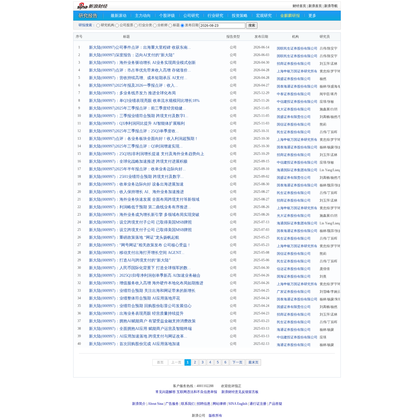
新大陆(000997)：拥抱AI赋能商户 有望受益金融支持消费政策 (142, 321)
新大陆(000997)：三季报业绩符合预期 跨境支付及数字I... (138, 116)
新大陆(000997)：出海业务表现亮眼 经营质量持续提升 (136, 313)
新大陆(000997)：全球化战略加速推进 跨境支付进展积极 (138, 161)
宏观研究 (264, 16)
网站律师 (219, 404)
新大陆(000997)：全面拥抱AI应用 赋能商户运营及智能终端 (140, 329)
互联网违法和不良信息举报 (197, 392)
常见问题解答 (165, 392)
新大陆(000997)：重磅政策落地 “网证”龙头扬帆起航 (134, 237)
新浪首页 (315, 6)
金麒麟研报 (290, 16)
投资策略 (240, 16)
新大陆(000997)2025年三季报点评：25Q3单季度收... (134, 131)
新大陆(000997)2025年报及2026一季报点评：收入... (133, 85)
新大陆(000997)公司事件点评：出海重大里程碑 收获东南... (140, 47)
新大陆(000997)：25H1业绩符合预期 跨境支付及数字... (136, 177)
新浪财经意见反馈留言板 (240, 392)
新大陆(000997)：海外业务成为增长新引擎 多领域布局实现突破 (144, 215)
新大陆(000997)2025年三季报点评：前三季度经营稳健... (137, 108)
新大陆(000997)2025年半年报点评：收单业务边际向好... (137, 169)
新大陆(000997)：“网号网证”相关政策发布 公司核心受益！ (140, 245)
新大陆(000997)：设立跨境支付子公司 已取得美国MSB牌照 (140, 222)
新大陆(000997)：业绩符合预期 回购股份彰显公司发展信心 (140, 306)
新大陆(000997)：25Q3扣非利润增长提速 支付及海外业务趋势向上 (146, 154)
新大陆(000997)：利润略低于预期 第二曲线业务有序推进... (140, 207)
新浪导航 (331, 6)
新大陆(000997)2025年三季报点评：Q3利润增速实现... (136, 146)
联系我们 (188, 404)
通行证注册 (258, 404)
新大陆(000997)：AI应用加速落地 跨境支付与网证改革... (138, 336)
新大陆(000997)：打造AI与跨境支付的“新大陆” (129, 260)
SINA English (237, 404)
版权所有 (215, 415)
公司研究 (191, 16)
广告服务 (172, 404)
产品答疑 (275, 404)
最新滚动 (118, 16)
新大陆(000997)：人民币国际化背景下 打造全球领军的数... (140, 268)
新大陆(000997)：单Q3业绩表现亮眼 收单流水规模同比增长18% (144, 101)
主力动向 (143, 16)
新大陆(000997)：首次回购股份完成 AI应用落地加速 (134, 344)
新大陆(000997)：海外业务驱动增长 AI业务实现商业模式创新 (142, 63)
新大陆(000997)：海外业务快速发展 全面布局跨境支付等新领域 (144, 199)
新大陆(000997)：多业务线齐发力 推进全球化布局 (132, 93)
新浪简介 (139, 404)
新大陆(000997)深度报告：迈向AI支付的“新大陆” (131, 55)
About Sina (155, 404)
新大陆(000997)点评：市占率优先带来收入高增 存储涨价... (140, 70)
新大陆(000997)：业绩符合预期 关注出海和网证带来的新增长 (142, 291)
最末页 (253, 362)
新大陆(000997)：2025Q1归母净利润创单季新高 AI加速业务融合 (145, 275)
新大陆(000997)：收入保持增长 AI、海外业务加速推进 (136, 192)
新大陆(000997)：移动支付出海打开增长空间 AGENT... (136, 253)
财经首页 (299, 6)
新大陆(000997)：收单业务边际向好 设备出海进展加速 (136, 184)
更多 (312, 16)
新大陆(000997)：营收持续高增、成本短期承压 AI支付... (138, 78)
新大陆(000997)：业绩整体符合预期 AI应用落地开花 (134, 298)
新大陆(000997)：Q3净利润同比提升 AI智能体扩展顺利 (137, 123)
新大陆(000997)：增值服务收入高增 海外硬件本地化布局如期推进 (146, 283)
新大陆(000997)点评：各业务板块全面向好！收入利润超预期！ (143, 139)
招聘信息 (203, 404)
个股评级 (167, 16)
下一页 (237, 362)
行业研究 (215, 16)
